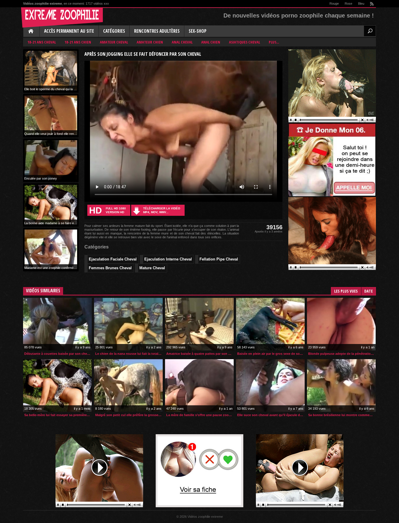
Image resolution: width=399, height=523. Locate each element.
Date (368, 291)
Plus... (274, 42)
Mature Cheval (152, 268)
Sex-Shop (198, 31)
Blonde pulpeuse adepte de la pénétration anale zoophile (342, 353)
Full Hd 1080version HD (107, 210)
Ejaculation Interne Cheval (168, 259)
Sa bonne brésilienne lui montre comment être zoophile (342, 415)
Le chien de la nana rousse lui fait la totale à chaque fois (129, 353)
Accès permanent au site (69, 31)
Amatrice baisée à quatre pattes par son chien (200, 353)
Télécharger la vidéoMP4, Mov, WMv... (161, 210)
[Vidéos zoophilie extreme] (62, 17)
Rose (348, 3)
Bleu (361, 3)
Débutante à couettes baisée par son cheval (57, 353)
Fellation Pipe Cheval (219, 259)
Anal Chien (210, 42)
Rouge (334, 3)
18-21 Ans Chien (78, 42)
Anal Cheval (182, 42)
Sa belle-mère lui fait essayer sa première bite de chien (58, 415)
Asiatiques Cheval (244, 42)
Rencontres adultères (157, 31)
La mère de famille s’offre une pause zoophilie (200, 415)
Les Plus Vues (346, 291)
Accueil (31, 31)
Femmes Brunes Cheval (110, 268)
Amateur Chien (150, 42)
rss (371, 3)
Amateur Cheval (114, 42)
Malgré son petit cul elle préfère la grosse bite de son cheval (129, 415)
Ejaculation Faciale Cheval (113, 259)
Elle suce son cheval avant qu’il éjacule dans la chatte (271, 415)
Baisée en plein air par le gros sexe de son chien (271, 353)
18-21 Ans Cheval (41, 42)
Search (370, 31)
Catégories (114, 31)
